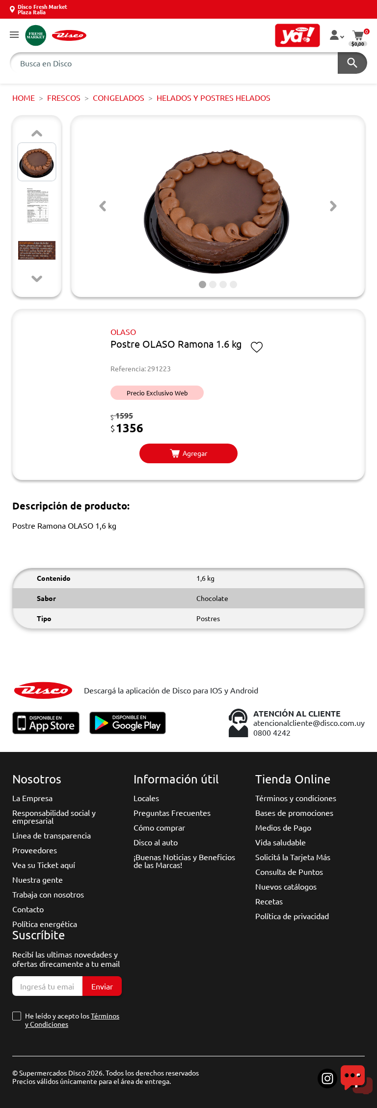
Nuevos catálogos (286, 886)
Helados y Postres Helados (213, 97)
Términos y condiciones (295, 798)
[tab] (202, 284)
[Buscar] (352, 63)
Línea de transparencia (51, 835)
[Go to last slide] (102, 206)
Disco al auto (156, 842)
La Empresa (32, 798)
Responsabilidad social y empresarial (54, 816)
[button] (14, 35)
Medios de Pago (283, 827)
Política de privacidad (292, 916)
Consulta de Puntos (289, 871)
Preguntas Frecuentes (172, 812)
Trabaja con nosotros (48, 894)
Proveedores (34, 850)
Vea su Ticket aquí (43, 864)
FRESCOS (64, 97)
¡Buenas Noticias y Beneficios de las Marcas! (184, 860)
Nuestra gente (37, 879)
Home (23, 97)
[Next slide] (37, 279)
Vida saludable (280, 842)
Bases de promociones (294, 812)
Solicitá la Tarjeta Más (292, 857)
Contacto (28, 909)
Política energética (44, 924)
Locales (146, 798)
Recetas (269, 901)
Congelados (118, 97)
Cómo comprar (159, 827)
